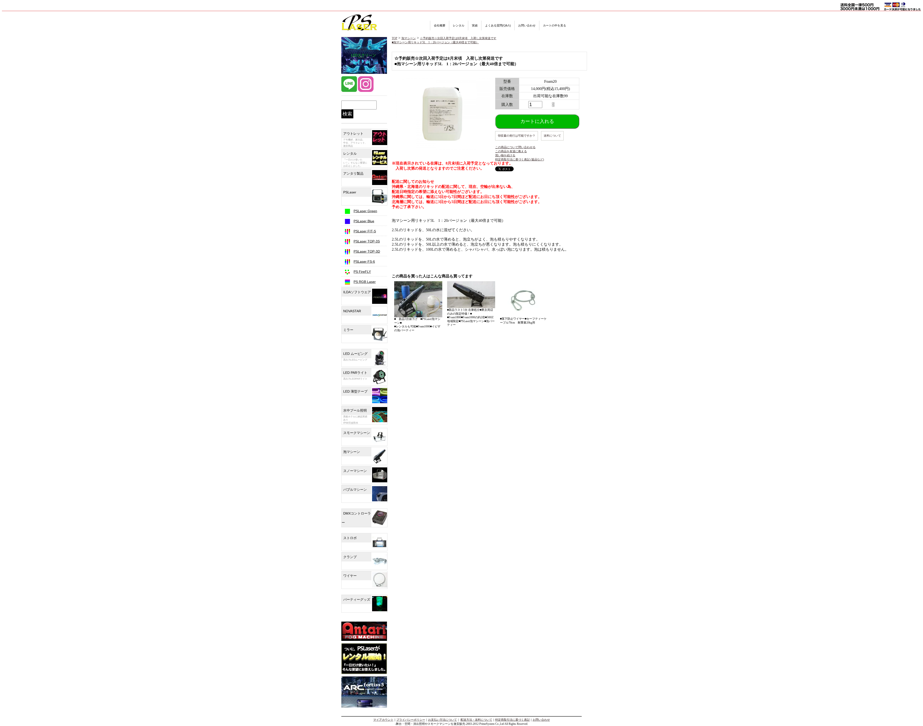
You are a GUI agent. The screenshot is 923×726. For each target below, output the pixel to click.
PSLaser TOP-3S (367, 241)
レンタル (458, 25)
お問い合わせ (527, 25)
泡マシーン (408, 38)
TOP (394, 38)
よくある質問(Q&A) (498, 25)
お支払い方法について (442, 719)
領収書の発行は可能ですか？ (516, 135)
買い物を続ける (505, 155)
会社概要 (439, 25)
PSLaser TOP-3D (367, 251)
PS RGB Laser (365, 282)
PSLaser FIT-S (365, 231)
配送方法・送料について (476, 719)
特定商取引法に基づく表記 (512, 719)
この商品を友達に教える (511, 151)
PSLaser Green (365, 211)
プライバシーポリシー (410, 719)
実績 (475, 25)
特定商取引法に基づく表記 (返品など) (519, 159)
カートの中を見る (554, 25)
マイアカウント (383, 719)
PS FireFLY (362, 272)
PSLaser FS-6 (364, 261)
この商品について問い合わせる (515, 147)
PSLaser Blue (364, 221)
